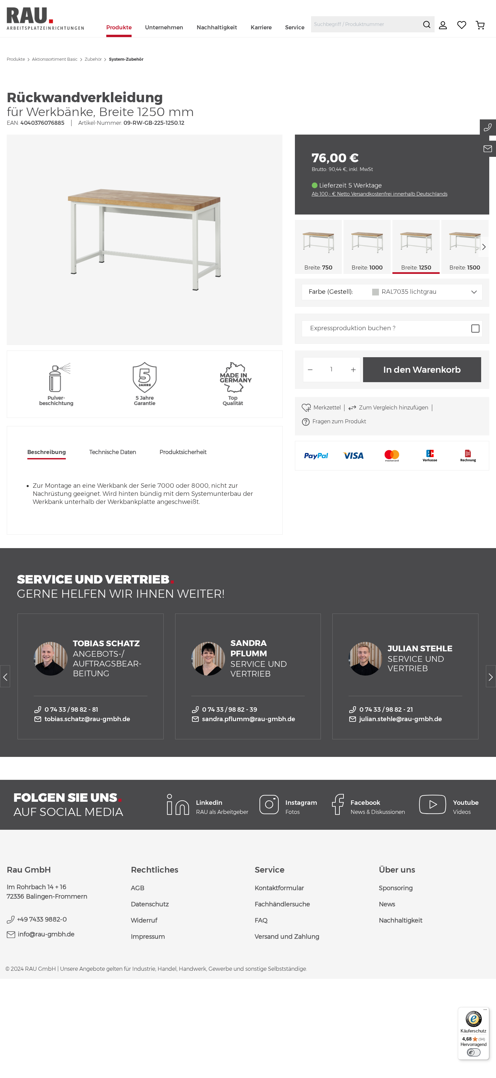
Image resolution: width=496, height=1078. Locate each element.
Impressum (148, 936)
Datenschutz (150, 904)
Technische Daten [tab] (112, 452)
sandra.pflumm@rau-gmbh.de (248, 719)
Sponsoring (396, 888)
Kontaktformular (279, 888)
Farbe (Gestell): (331, 291)
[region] (145, 240)
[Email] (488, 149)
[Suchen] (427, 24)
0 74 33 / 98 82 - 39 (229, 709)
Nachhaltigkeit (400, 920)
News (387, 904)
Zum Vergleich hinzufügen (393, 407)
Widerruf (144, 920)
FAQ (261, 920)
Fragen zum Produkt (339, 421)
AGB (137, 888)
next (483, 247)
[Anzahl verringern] (310, 369)
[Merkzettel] (462, 25)
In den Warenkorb (422, 369)
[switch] (473, 1052)
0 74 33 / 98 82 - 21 (386, 709)
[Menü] (485, 1011)
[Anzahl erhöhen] (354, 369)
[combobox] (365, 24)
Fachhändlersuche (282, 904)
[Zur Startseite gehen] (53, 18)
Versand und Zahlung (287, 936)
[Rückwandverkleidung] (144, 240)
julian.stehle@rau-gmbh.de (400, 719)
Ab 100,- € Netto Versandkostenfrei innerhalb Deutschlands (379, 194)
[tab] (46, 453)
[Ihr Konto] (444, 25)
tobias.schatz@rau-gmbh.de (87, 719)
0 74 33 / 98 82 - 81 (71, 709)
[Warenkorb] (480, 25)
